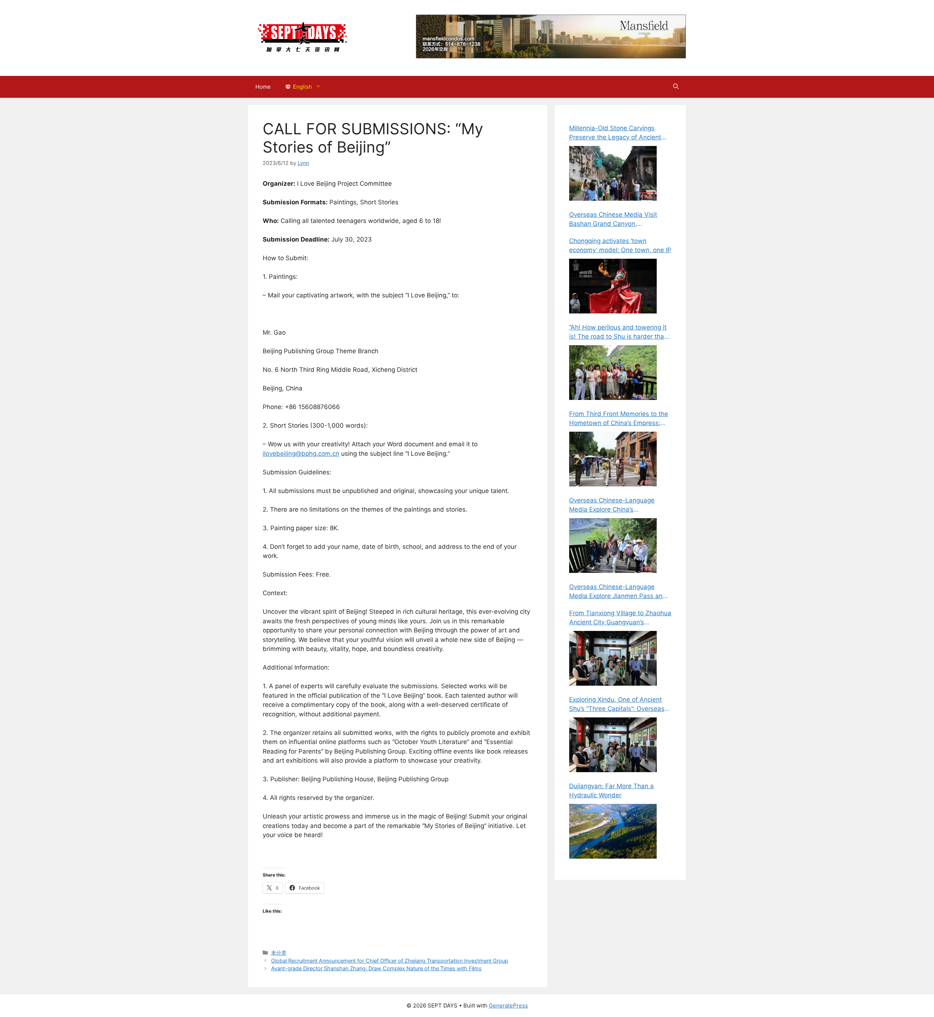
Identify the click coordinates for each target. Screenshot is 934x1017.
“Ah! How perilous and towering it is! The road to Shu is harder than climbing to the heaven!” (618, 333)
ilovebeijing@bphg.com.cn (301, 453)
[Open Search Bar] (676, 87)
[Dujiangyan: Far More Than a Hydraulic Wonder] (613, 831)
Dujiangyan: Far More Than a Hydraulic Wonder (611, 790)
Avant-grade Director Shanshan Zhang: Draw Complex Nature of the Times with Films (376, 968)
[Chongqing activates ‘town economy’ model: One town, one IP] (613, 286)
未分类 (278, 952)
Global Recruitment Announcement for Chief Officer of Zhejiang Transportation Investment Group (389, 961)
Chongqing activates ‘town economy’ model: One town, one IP (620, 245)
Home (263, 86)
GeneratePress (508, 1005)
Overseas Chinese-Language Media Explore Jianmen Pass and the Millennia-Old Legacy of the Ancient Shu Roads (618, 592)
